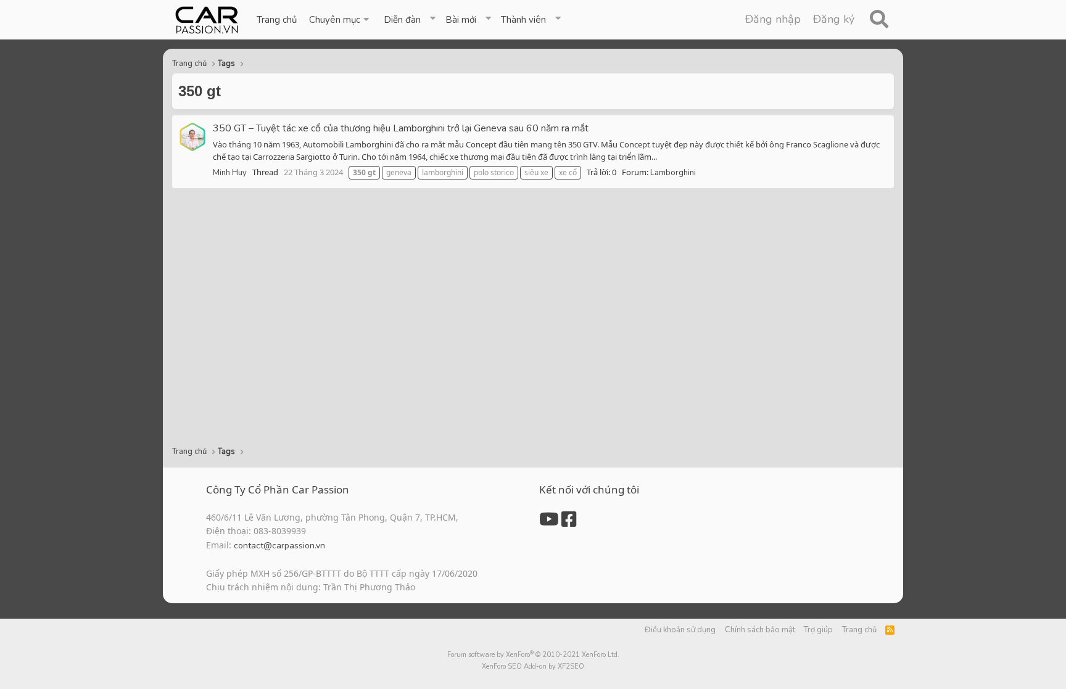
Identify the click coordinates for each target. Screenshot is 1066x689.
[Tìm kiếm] (879, 20)
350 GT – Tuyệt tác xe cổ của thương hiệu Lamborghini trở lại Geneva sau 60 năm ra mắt (401, 128)
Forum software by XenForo (533, 654)
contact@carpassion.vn (279, 545)
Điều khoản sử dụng (680, 629)
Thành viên (523, 20)
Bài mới (460, 20)
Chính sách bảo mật (760, 629)
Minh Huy (230, 172)
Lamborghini (673, 172)
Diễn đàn (402, 20)
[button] (340, 19)
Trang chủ (277, 20)
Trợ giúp (818, 629)
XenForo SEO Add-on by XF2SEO (533, 666)
